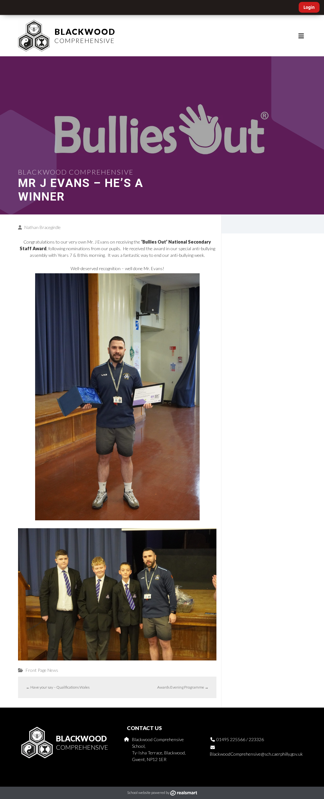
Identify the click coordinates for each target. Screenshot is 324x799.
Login (309, 7)
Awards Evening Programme (183, 687)
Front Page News (42, 670)
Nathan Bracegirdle (42, 227)
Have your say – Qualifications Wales (58, 687)
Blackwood (84, 35)
